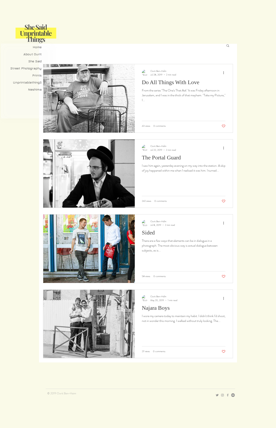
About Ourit (32, 54)
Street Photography (26, 68)
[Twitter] (217, 395)
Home (37, 47)
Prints (37, 75)
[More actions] (224, 72)
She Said (35, 61)
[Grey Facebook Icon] (228, 395)
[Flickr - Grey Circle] (233, 395)
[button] (228, 46)
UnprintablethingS (27, 82)
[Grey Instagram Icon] (222, 395)
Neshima (35, 89)
